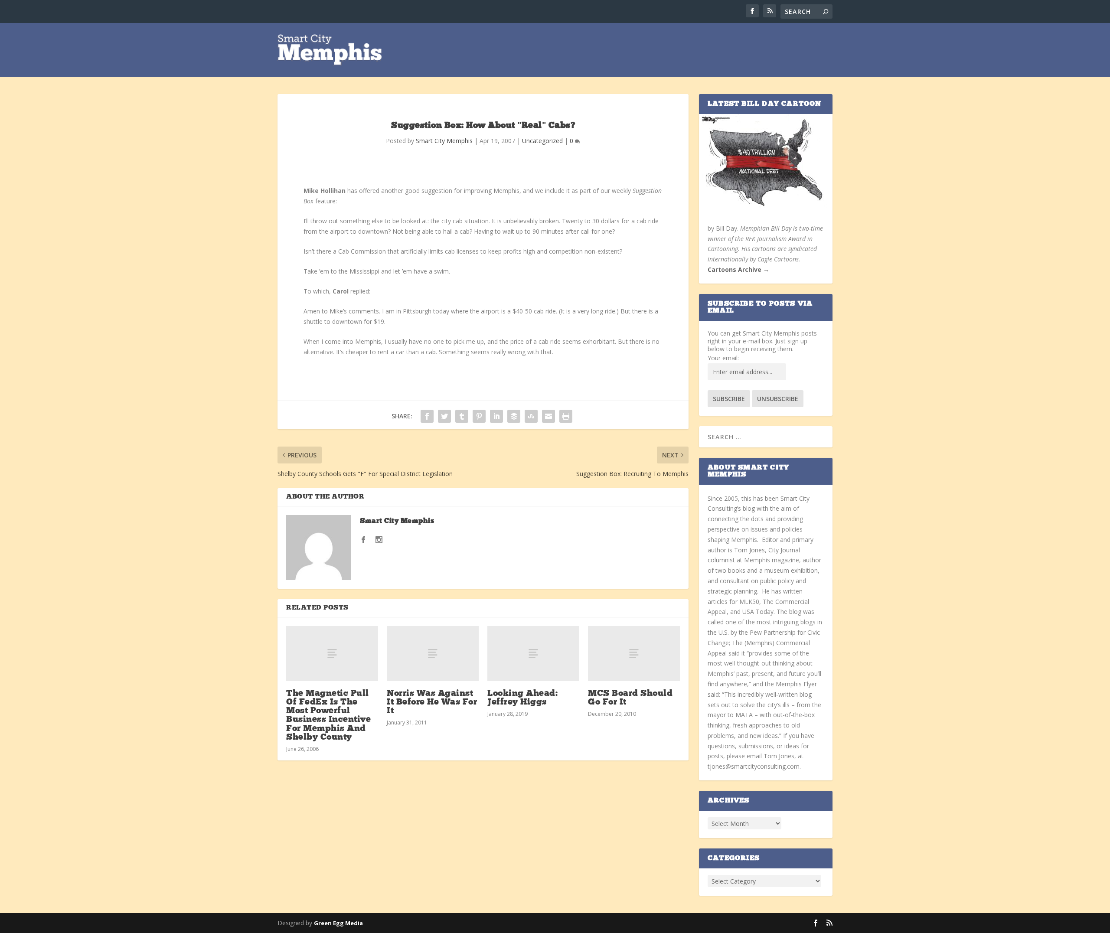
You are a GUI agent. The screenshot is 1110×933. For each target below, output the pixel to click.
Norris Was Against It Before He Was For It (432, 702)
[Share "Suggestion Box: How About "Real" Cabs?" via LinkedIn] (496, 416)
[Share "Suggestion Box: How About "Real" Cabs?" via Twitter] (444, 416)
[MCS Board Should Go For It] (634, 653)
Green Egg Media (338, 923)
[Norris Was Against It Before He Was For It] (433, 653)
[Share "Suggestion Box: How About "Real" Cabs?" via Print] (566, 416)
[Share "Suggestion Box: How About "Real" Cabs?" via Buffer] (513, 416)
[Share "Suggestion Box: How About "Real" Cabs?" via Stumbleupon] (531, 416)
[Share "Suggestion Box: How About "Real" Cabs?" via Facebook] (427, 416)
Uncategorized (542, 141)
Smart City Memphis (444, 141)
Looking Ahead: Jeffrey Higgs (522, 698)
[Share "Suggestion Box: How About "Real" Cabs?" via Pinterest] (479, 416)
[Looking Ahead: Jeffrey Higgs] (533, 653)
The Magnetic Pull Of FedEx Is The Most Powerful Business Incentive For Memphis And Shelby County (328, 715)
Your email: (723, 358)
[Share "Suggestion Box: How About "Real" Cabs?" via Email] (548, 416)
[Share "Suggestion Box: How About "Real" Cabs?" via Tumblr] (461, 416)
